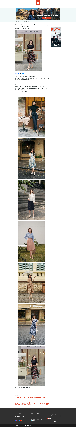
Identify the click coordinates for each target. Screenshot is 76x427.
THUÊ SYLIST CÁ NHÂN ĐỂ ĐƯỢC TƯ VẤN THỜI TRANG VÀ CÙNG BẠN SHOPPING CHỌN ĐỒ (30, 397)
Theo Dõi (49, 418)
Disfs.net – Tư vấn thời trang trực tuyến (37, 417)
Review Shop (27, 28)
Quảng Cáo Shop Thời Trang (35, 413)
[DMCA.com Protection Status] (33, 420)
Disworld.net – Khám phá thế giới (36, 419)
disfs (17, 28)
